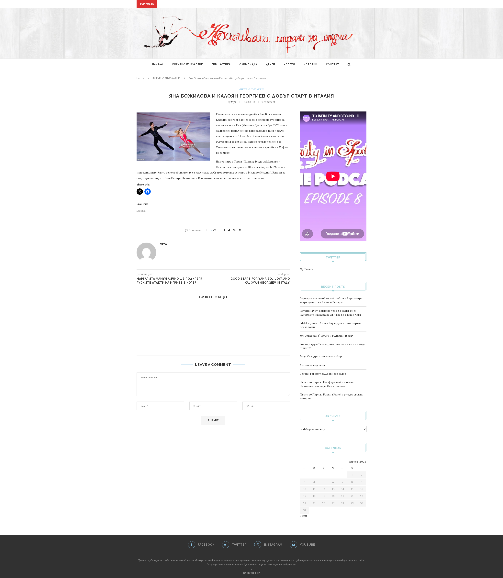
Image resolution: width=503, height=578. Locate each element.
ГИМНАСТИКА (221, 64)
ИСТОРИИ (310, 64)
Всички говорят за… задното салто (323, 373)
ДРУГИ (270, 64)
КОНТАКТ (332, 64)
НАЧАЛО (157, 64)
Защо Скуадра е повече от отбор (321, 356)
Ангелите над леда (312, 365)
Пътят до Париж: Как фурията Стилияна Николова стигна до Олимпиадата (326, 384)
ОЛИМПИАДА (248, 64)
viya (233, 102)
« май (303, 516)
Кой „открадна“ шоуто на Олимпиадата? (326, 335)
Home (140, 78)
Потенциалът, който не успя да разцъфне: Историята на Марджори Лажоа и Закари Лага (330, 312)
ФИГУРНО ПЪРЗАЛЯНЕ (187, 64)
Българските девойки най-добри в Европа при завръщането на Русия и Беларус (331, 300)
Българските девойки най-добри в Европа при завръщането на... (208, 4)
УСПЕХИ (289, 64)
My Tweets (306, 269)
